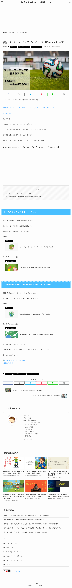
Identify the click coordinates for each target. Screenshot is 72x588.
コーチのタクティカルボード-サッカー (21, 193)
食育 (7, 564)
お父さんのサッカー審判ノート (36, 2)
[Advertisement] (36, 17)
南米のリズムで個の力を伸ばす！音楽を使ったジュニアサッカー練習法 (26, 515)
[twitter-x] (28, 439)
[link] (25, 439)
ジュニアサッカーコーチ (24, 46)
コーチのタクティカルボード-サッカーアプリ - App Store (37, 247)
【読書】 (9, 548)
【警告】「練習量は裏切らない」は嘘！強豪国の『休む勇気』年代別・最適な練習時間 (31, 524)
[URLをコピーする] (64, 94)
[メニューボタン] (2, 2)
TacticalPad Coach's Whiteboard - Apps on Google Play (36, 334)
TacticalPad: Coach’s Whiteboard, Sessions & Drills (25, 196)
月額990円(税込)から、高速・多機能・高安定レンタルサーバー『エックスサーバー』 (30, 108)
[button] (8, 94)
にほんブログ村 (8, 363)
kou (12, 425)
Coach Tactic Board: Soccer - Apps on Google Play (35, 267)
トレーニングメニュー (36, 46)
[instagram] (31, 439)
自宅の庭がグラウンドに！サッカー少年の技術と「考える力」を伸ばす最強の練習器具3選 (32, 528)
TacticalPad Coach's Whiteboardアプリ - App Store (35, 314)
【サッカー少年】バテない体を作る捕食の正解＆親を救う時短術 (24, 519)
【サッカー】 (14, 46)
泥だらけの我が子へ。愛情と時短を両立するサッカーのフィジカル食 (25, 532)
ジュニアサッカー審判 (13, 556)
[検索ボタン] (70, 2)
